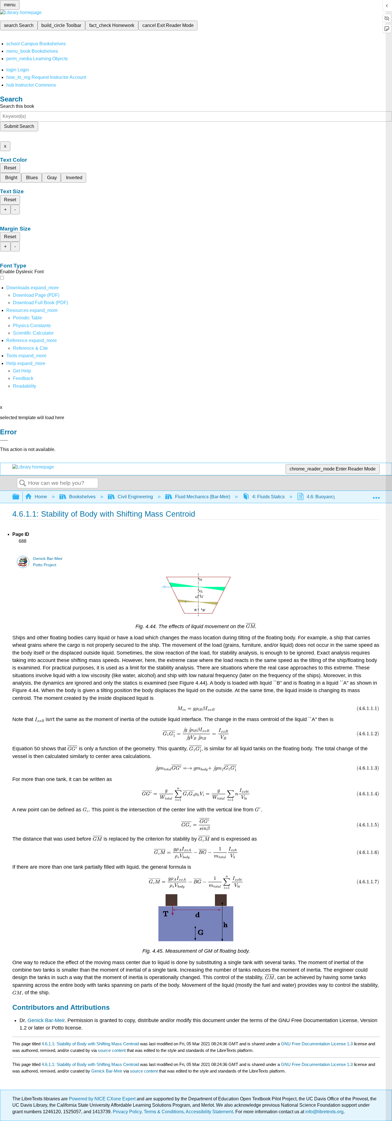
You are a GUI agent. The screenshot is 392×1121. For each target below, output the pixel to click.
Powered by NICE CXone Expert (103, 1098)
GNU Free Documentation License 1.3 (317, 1043)
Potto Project (44, 565)
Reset (10, 167)
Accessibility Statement (209, 1111)
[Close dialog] (4, 440)
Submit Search (19, 126)
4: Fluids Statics (268, 496)
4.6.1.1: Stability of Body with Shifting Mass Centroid (90, 1043)
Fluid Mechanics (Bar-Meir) (202, 496)
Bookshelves (82, 496)
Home (41, 496)
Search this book (17, 106)
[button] (23, 378)
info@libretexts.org (324, 1111)
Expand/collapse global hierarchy (19, 497)
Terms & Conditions (164, 1111)
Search (22, 483)
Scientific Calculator (33, 333)
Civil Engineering (135, 496)
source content (112, 1050)
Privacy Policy (127, 1111)
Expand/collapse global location (376, 495)
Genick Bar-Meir (48, 558)
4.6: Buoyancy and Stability (334, 496)
